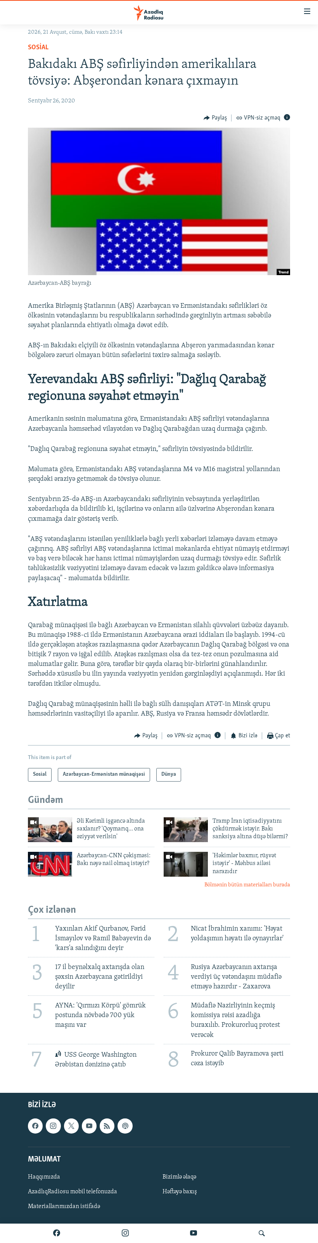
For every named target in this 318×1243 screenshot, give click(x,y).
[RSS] (107, 1126)
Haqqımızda (44, 1177)
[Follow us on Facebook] (35, 1126)
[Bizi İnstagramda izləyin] (125, 1233)
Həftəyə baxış (179, 1192)
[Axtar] (261, 1233)
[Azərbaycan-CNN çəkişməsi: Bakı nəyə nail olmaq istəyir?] (50, 864)
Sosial (38, 47)
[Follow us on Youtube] (89, 1126)
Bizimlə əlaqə (179, 1177)
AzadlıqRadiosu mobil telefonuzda (72, 1192)
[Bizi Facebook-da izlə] (57, 1233)
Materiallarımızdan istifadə (64, 1206)
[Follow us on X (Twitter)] (71, 1126)
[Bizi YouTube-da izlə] (193, 1233)
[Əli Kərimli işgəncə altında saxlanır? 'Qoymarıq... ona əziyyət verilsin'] (50, 829)
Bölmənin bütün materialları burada (247, 885)
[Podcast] (125, 1126)
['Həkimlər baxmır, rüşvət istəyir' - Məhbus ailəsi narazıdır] (186, 864)
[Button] (215, 118)
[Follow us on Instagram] (53, 1126)
